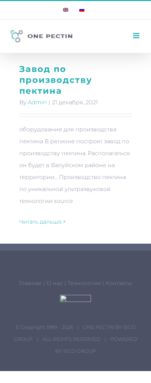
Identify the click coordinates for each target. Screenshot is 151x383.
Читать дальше (40, 221)
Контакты (118, 283)
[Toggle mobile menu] (136, 35)
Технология (84, 283)
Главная (30, 283)
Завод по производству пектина (55, 80)
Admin (37, 102)
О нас (54, 283)
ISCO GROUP (79, 351)
